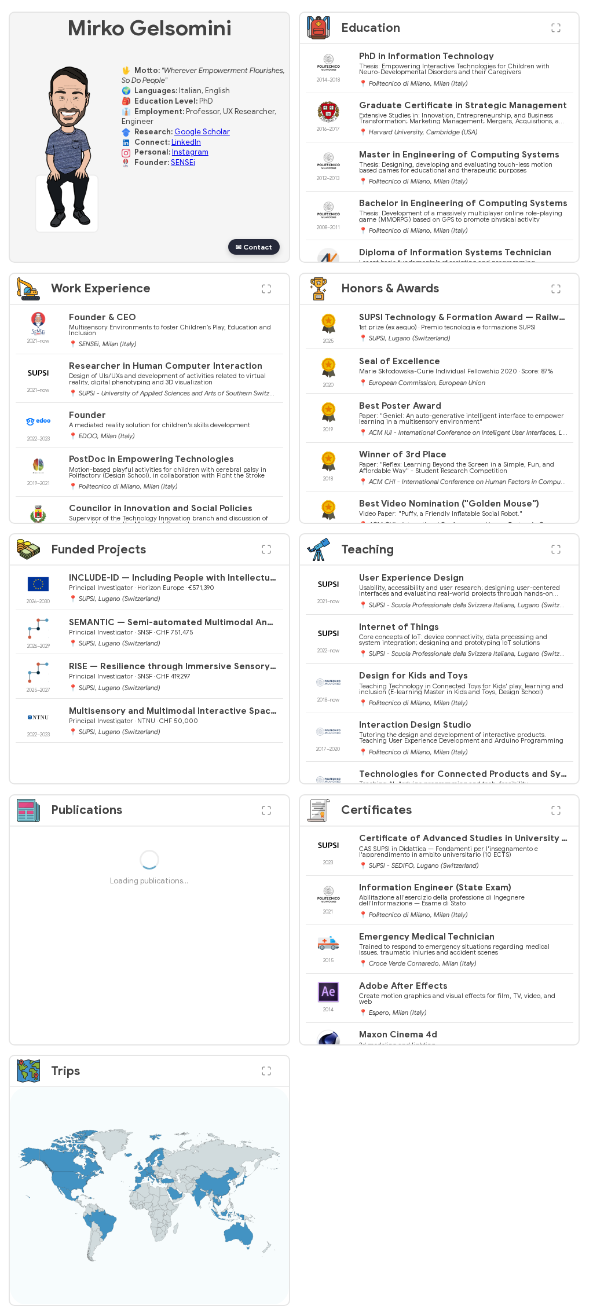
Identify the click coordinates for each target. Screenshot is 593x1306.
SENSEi (183, 162)
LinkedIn (186, 142)
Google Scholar (202, 132)
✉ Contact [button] (254, 247)
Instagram (190, 152)
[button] (556, 27)
